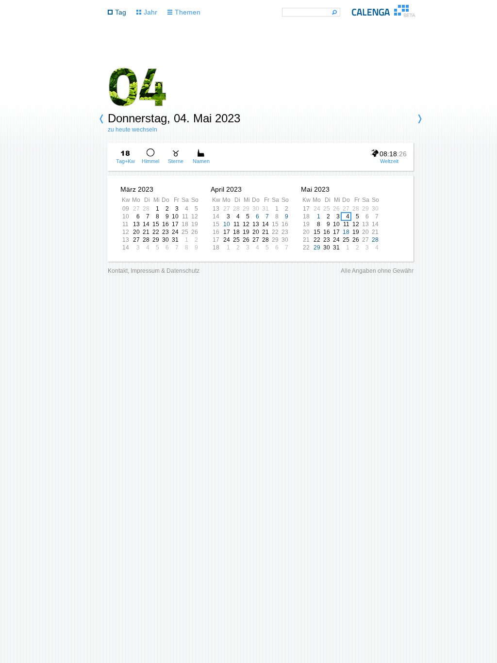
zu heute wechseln (132, 129)
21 (146, 232)
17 (175, 224)
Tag (120, 12)
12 (194, 216)
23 (165, 232)
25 (185, 232)
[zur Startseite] (383, 14)
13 (136, 224)
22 (155, 232)
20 (136, 232)
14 (146, 224)
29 (155, 239)
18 (185, 224)
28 (146, 208)
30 (165, 239)
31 (175, 239)
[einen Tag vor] (418, 119)
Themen (187, 12)
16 (165, 224)
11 (185, 216)
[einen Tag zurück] (103, 119)
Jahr (150, 12)
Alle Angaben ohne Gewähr (377, 270)
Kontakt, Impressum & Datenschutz (153, 270)
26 (194, 232)
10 (175, 216)
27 (136, 208)
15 (155, 224)
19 (194, 224)
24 (175, 232)
